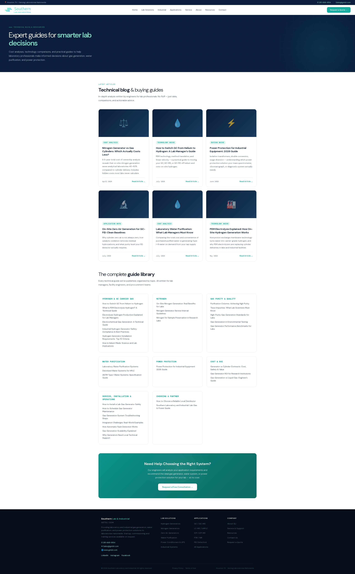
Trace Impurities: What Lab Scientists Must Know (230, 309)
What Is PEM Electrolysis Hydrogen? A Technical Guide (119, 309)
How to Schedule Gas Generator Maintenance (117, 410)
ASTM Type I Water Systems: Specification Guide (121, 376)
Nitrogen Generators (170, 528)
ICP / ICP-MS (200, 533)
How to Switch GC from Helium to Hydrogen (122, 303)
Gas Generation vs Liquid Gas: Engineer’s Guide (229, 379)
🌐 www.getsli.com (109, 550)
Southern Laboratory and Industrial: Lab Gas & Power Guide (176, 406)
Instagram (115, 555)
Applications (175, 10)
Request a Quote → (339, 10)
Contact (222, 10)
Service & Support (235, 528)
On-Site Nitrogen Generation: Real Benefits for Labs (176, 305)
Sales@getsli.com (343, 2)
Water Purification (169, 538)
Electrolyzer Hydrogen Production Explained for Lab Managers (122, 316)
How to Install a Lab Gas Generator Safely (121, 404)
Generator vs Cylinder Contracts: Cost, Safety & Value (228, 368)
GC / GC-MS (200, 524)
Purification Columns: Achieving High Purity (230, 303)
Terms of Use (190, 568)
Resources (210, 10)
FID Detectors (200, 542)
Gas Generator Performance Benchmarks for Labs (231, 327)
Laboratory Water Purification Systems (120, 366)
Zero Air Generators (170, 533)
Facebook (126, 555)
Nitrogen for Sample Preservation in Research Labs (177, 319)
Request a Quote (235, 542)
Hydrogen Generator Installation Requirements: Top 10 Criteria (117, 337)
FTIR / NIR (198, 538)
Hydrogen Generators (170, 524)
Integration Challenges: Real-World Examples (122, 422)
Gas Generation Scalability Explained (119, 431)
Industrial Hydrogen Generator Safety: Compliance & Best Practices (119, 330)
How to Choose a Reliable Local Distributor (176, 401)
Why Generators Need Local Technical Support (119, 436)
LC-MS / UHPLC (201, 528)
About (198, 10)
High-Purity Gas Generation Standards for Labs (230, 316)
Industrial (162, 10)
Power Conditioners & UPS (173, 542)
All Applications (201, 547)
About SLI (231, 524)
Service (188, 10)
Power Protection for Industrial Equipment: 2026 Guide (175, 368)
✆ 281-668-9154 (324, 2)
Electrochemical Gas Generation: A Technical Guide (122, 323)
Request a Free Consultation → (177, 487)
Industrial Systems (169, 547)
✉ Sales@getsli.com (110, 546)
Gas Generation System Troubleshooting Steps (121, 417)
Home (135, 10)
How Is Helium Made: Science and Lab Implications (119, 344)
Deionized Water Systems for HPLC (118, 370)
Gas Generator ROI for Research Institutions (231, 373)
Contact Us (232, 538)
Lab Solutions (147, 10)
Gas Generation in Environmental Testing (229, 322)
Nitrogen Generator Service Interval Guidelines (172, 312)
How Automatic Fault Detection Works (120, 426)
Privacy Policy (177, 568)
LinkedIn (104, 555)
